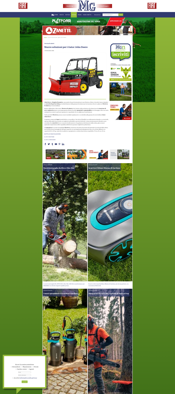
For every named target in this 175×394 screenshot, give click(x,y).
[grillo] (88, 159)
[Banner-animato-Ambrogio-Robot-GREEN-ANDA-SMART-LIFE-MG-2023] (109, 159)
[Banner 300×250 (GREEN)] (121, 80)
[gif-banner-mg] (87, 34)
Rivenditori (16, 367)
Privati (36, 367)
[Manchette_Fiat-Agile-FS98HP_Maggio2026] (23, 8)
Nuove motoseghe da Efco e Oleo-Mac (58, 168)
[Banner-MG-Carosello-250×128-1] (66, 159)
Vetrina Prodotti (49, 43)
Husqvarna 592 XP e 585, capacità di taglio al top (108, 293)
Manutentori (27, 367)
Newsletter (97, 14)
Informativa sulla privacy (28, 378)
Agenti (31, 369)
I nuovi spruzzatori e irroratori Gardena (60, 293)
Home (45, 37)
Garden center (22, 369)
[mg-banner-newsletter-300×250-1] (121, 60)
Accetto (25, 378)
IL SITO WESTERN (49, 137)
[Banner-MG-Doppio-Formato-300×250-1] (121, 100)
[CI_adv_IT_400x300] (121, 119)
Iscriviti (24, 382)
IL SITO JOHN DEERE (50, 139)
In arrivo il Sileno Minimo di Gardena (104, 168)
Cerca (120, 14)
